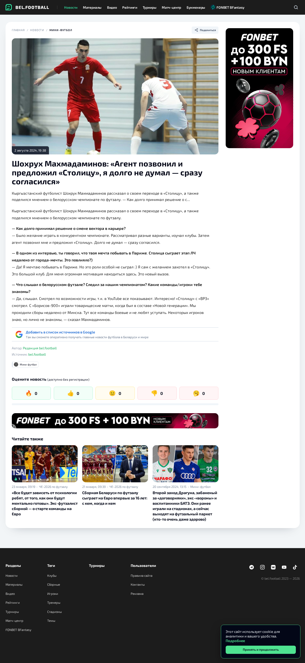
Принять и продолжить (261, 649)
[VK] (273, 567)
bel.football (37, 354)
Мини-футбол (60, 30)
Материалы (14, 584)
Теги (51, 565)
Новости (37, 30)
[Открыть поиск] (296, 7)
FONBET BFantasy (18, 630)
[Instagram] (262, 567)
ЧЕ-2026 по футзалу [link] (53, 487)
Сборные (53, 584)
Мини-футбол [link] (200, 487)
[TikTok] (295, 567)
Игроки (52, 594)
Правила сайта (141, 575)
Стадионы (54, 612)
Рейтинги (13, 602)
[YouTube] (284, 567)
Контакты (138, 584)
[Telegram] (251, 567)
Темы (51, 621)
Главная (18, 30)
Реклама (137, 594)
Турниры (12, 612)
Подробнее (235, 640)
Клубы (51, 575)
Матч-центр (14, 621)
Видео (10, 594)
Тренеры (53, 602)
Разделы (13, 565)
